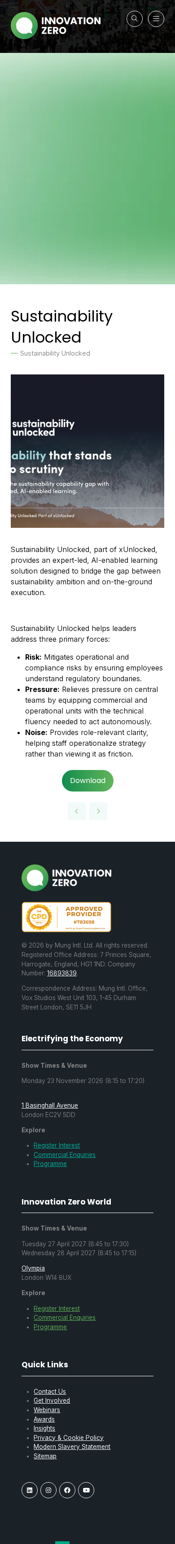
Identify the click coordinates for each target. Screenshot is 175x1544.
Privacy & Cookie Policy (69, 1437)
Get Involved (52, 1400)
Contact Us (50, 1391)
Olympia (33, 1268)
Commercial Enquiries (65, 1154)
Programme (50, 1163)
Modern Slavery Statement (72, 1446)
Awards (44, 1419)
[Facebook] (67, 1490)
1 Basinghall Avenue (50, 1105)
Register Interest (57, 1145)
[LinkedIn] (30, 1490)
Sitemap (45, 1456)
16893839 (62, 973)
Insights (44, 1428)
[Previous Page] (77, 811)
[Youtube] (86, 1490)
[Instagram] (48, 1490)
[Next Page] (98, 811)
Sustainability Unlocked (55, 353)
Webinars (47, 1410)
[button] (135, 19)
